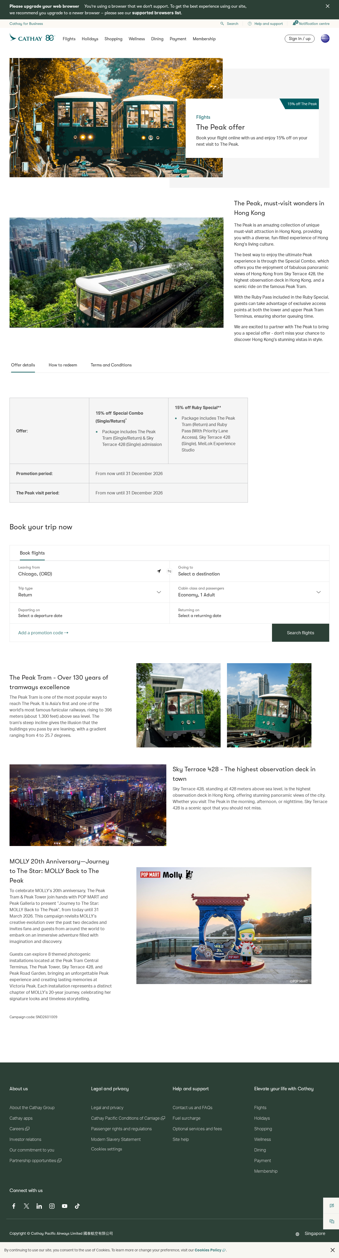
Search (232, 23)
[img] (327, 6)
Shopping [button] (113, 39)
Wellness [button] (137, 39)
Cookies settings (106, 1149)
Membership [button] (204, 39)
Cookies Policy (208, 1250)
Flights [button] (69, 39)
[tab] (23, 365)
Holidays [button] (90, 39)
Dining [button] (157, 39)
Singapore (315, 1233)
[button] (169, 571)
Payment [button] (178, 39)
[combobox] (90, 592)
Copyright (18, 1233)
